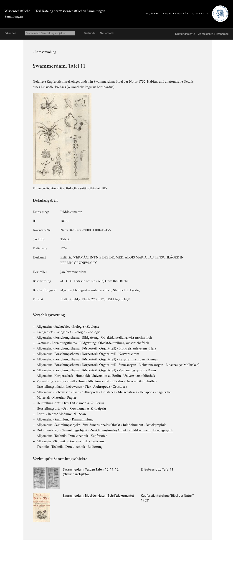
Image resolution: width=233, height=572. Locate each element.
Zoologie (92, 326)
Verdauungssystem (132, 369)
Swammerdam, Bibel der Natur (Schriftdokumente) (98, 495)
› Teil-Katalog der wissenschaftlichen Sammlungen (69, 10)
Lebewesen (74, 386)
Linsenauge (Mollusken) (182, 364)
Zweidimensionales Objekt (101, 424)
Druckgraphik (156, 424)
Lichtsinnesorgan (151, 364)
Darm (152, 369)
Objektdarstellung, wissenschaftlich (126, 336)
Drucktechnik (78, 435)
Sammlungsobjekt (67, 424)
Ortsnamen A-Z (81, 402)
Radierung (98, 440)
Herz (152, 347)
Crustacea (120, 386)
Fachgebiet (62, 326)
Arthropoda (101, 386)
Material (58, 397)
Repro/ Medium (59, 413)
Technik (60, 435)
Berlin (99, 402)
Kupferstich (99, 435)
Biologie (78, 326)
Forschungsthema (67, 336)
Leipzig (100, 407)
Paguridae (164, 391)
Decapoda (147, 391)
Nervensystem (129, 353)
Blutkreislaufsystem (133, 347)
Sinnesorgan (127, 364)
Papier (71, 397)
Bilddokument (133, 424)
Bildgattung (90, 336)
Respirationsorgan (132, 358)
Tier (88, 386)
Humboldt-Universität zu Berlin (98, 375)
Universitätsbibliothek (139, 375)
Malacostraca (127, 391)
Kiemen (152, 358)
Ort (65, 402)
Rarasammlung (45, 51)
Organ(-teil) (107, 347)
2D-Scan (79, 413)
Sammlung (61, 418)
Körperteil (89, 347)
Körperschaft (63, 375)
